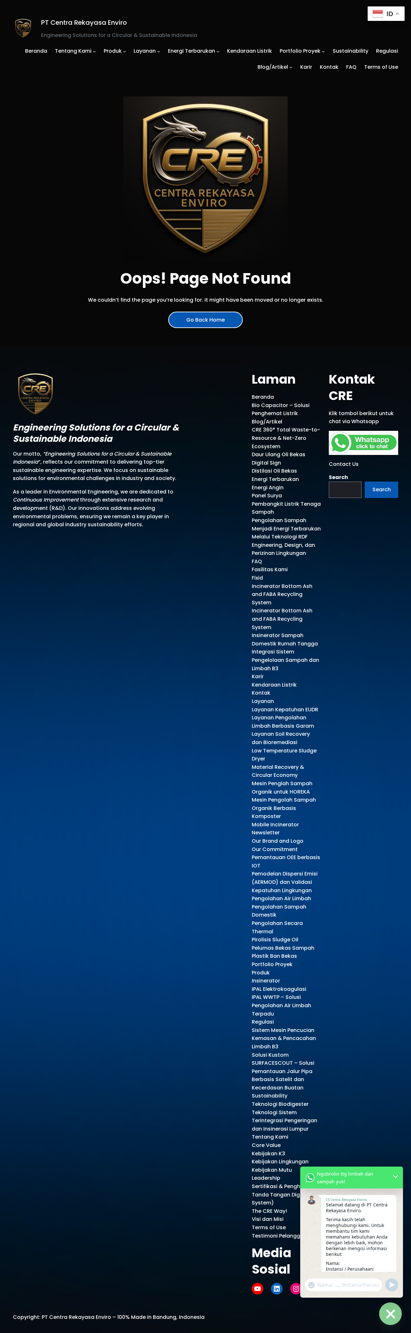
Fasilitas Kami (270, 569)
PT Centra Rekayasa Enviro (84, 22)
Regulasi (263, 1022)
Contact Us (344, 464)
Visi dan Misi (268, 1219)
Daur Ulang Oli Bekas (278, 454)
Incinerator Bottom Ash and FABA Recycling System (282, 594)
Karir (258, 676)
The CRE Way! (269, 1211)
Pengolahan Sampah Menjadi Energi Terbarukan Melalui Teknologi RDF (286, 528)
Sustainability (269, 1095)
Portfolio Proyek (272, 964)
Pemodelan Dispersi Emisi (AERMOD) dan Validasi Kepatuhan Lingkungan (285, 882)
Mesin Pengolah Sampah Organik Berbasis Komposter (284, 808)
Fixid (257, 578)
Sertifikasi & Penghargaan (285, 1186)
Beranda (263, 397)
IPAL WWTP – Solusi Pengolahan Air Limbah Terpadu (281, 1005)
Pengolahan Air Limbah (281, 898)
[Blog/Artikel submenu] (291, 67)
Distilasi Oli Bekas (274, 471)
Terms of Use (269, 1227)
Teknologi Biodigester (280, 1104)
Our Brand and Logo (277, 841)
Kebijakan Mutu (272, 1170)
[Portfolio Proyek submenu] (323, 51)
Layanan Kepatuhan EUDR (285, 709)
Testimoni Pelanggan (279, 1236)
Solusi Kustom (270, 1055)
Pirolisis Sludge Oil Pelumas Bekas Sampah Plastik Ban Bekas (283, 948)
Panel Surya (267, 495)
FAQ (257, 561)
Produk (261, 972)
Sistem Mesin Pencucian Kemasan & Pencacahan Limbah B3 (284, 1038)
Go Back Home (205, 320)
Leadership (266, 1178)
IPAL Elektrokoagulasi (279, 989)
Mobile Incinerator (275, 824)
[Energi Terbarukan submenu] (218, 51)
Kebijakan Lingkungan (280, 1161)
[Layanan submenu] (158, 51)
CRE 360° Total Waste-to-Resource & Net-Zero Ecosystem (286, 438)
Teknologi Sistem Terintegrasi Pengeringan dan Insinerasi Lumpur (284, 1121)
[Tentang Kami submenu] (94, 51)
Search (338, 477)
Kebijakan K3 (268, 1153)
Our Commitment (275, 849)
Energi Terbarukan (275, 479)
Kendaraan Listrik (274, 685)
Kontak (261, 693)
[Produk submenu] (124, 51)
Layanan (263, 701)
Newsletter (266, 832)
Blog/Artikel (267, 421)
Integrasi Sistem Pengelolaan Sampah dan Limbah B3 (285, 660)
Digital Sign (266, 463)
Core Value (266, 1145)
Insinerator (266, 980)
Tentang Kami (270, 1137)
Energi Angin (268, 487)
